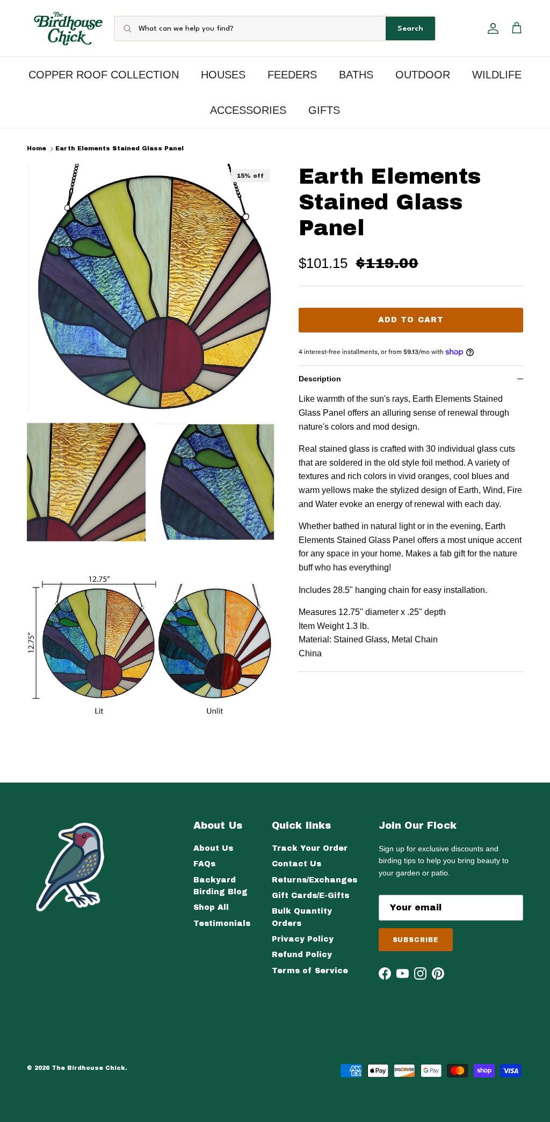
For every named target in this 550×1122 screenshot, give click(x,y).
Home (36, 149)
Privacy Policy (303, 939)
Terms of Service (310, 971)
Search (410, 28)
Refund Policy (302, 955)
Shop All (211, 907)
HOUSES (223, 75)
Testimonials (221, 924)
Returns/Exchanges (314, 880)
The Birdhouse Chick (88, 1068)
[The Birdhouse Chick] (68, 28)
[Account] (491, 28)
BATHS (356, 75)
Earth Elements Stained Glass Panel (119, 149)
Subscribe (416, 940)
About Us (213, 848)
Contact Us (296, 864)
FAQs (204, 864)
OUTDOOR (422, 75)
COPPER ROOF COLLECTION (103, 75)
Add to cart (411, 320)
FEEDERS (292, 75)
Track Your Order (310, 848)
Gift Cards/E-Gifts (310, 896)
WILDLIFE (497, 75)
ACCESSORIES (248, 110)
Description (320, 378)
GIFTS (324, 110)
